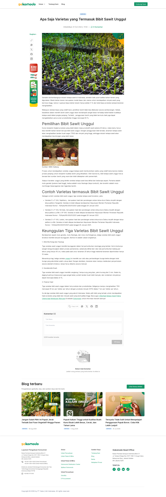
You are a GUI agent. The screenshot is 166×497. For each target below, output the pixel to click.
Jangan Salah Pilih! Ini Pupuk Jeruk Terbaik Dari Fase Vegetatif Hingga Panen (41, 421)
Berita (93, 459)
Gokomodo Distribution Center (70, 464)
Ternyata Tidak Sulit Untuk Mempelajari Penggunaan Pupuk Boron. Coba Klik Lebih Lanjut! (124, 422)
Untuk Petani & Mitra (67, 456)
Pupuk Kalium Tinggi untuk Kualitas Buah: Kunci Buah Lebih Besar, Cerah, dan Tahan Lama (82, 422)
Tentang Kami (53, 4)
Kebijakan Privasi (96, 462)
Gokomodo (77, 299)
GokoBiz (63, 475)
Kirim (118, 342)
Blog (63, 4)
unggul (67, 258)
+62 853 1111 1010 (29, 473)
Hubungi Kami (141, 4)
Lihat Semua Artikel (135, 386)
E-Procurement (66, 478)
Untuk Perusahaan (67, 453)
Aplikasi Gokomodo (67, 467)
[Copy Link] (31, 40)
